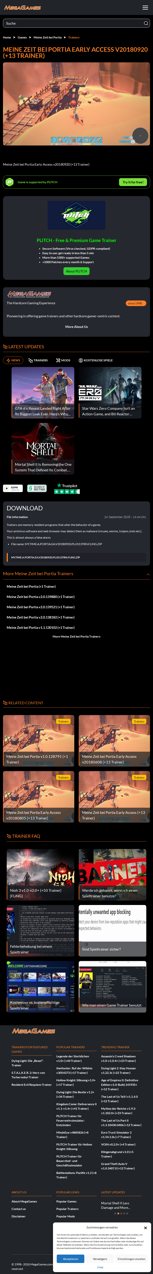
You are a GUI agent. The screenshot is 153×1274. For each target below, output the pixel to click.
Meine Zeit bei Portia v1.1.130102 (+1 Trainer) (40, 627)
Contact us (19, 1209)
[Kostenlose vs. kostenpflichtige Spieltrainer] (40, 986)
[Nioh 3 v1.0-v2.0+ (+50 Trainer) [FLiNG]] (40, 874)
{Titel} (100, 1267)
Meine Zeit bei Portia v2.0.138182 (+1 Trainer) (40, 617)
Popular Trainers (67, 1209)
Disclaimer (19, 1216)
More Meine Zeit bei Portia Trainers (76, 636)
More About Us (76, 327)
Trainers (73, 37)
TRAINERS (41, 360)
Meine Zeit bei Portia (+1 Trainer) (31, 586)
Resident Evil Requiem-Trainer (32, 1084)
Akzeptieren (70, 1259)
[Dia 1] (115, 1213)
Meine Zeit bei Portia (48, 37)
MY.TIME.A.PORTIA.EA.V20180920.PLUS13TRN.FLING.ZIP (45, 557)
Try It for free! (133, 182)
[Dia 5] (127, 1213)
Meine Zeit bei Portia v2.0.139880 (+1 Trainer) (40, 597)
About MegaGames (24, 1201)
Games (22, 37)
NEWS (15, 360)
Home (7, 37)
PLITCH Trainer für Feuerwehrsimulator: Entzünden (70, 1120)
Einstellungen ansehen (131, 1259)
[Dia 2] (118, 1213)
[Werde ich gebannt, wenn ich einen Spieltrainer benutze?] (112, 874)
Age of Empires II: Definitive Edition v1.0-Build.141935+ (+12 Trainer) (119, 1084)
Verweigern (100, 1259)
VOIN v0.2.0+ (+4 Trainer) (118, 1144)
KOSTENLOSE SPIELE (98, 360)
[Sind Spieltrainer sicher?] (112, 930)
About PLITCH (76, 271)
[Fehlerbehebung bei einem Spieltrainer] (40, 930)
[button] (145, 1227)
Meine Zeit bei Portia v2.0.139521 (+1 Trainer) (40, 607)
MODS (65, 360)
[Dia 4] (124, 1213)
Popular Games (66, 1201)
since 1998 (135, 303)
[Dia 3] (121, 1213)
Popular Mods (65, 1216)
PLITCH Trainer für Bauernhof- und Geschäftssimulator (69, 1160)
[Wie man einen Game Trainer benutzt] (112, 986)
